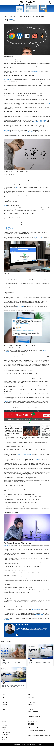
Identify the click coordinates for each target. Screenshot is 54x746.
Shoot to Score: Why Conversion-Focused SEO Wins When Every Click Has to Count (13, 685)
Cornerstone (19, 484)
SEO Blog (3, 706)
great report (6, 130)
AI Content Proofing (31, 704)
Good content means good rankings (24, 454)
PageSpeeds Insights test (38, 237)
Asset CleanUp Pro (9, 228)
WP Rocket (8, 227)
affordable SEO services (39, 614)
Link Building (4, 725)
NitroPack (12, 236)
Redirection (10, 376)
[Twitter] (32, 724)
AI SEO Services (31, 697)
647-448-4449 (6, 619)
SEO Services (4, 723)
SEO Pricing (4, 700)
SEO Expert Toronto (5, 699)
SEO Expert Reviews (5, 702)
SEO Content (4, 730)
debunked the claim (20, 306)
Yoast (16, 187)
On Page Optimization (6, 729)
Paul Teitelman (10, 19)
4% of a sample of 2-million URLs (39, 121)
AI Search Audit (30, 709)
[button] (4, 2)
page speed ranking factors (42, 120)
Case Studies (4, 704)
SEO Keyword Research (6, 732)
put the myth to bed (10, 307)
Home (3, 697)
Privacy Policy (39, 744)
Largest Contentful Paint (29, 131)
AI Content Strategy (31, 702)
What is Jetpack (6, 545)
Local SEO (4, 727)
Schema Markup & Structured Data (34, 716)
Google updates (15, 88)
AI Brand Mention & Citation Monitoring (35, 707)
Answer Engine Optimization (33, 711)
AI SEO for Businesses (32, 699)
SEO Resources (4, 707)
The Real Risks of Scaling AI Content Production (11, 663)
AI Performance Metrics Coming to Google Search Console (39, 663)
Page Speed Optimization (6, 736)
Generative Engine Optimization (33, 713)
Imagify (7, 229)
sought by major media (36, 609)
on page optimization (36, 71)
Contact (3, 709)
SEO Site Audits (5, 734)
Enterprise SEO (4, 737)
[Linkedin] (17, 635)
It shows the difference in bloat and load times (24, 173)
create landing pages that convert (30, 207)
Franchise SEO (4, 739)
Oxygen (5, 113)
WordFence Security (12, 354)
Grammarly (36, 459)
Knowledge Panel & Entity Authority (34, 714)
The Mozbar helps (7, 401)
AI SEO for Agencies (31, 700)
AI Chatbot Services (31, 706)
